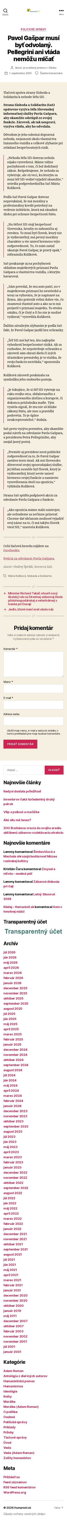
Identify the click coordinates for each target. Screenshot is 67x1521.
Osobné (9, 1417)
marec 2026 (12, 973)
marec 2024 (12, 1095)
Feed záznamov (15, 1482)
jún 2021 (9, 1264)
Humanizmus (13, 1386)
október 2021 (13, 1244)
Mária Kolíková (17, 576)
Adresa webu (11, 714)
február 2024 (13, 1101)
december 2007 (15, 1321)
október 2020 (13, 1305)
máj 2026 (10, 962)
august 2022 (12, 1193)
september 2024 (15, 1065)
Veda (7, 1447)
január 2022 (12, 1229)
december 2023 (15, 1111)
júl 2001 (9, 1346)
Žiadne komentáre (51, 73)
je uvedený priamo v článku (39, 67)
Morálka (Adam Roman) (21, 1407)
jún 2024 (9, 1080)
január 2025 (12, 1044)
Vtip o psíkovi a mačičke (21, 812)
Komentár (10, 649)
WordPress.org (14, 1492)
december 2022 (15, 1172)
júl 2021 (9, 1259)
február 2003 (13, 1331)
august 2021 (12, 1254)
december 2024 (15, 1049)
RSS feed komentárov (19, 1487)
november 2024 (15, 1055)
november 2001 (15, 1341)
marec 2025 (12, 1034)
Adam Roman (13, 1371)
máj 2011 (10, 1316)
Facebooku (11, 550)
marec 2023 (12, 1157)
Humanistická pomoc (19, 1381)
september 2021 (15, 1249)
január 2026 (12, 983)
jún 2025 (9, 1019)
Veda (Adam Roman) (18, 1453)
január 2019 (12, 1311)
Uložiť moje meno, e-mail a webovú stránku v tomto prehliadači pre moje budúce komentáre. (33, 732)
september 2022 (15, 1188)
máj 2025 (10, 1024)
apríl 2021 (10, 1275)
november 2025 (15, 993)
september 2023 (15, 1126)
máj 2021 (10, 1270)
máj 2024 (10, 1085)
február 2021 (13, 1285)
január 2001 (12, 1352)
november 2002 (15, 1336)
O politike (10, 1412)
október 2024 (13, 1060)
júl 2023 (9, 1136)
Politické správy (33, 29)
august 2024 (12, 1070)
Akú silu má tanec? (17, 820)
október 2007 (13, 1326)
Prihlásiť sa (11, 1477)
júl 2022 (9, 1198)
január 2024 (12, 1106)
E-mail (8, 698)
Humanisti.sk (22, 1507)
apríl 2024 (11, 1090)
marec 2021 (12, 1280)
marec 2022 (12, 1218)
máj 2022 (10, 1208)
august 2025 (12, 1008)
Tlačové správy (15, 1437)
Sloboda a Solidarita (39, 576)
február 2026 (13, 978)
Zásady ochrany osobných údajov (24, 1514)
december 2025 (15, 988)
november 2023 (15, 1116)
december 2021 (15, 1234)
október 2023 (13, 1121)
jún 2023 (9, 1142)
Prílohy (8, 1432)
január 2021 (12, 1290)
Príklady (9, 1427)
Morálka (9, 1401)
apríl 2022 (11, 1213)
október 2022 (13, 1183)
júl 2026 (9, 952)
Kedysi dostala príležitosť (22, 791)
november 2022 (15, 1177)
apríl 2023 (11, 1152)
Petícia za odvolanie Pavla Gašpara (28, 559)
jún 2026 (9, 957)
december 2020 (15, 1295)
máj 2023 (10, 1147)
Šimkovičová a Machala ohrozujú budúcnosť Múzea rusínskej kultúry (30, 856)
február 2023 (13, 1162)
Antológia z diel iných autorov (25, 1376)
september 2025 (15, 1003)
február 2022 (13, 1224)
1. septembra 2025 (20, 73)
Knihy (7, 1396)
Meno (8, 682)
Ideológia (10, 1391)
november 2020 (15, 1300)
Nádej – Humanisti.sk (18, 907)
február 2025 (13, 1039)
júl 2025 (9, 1014)
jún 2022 (9, 1203)
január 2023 (12, 1167)
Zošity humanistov (17, 1458)
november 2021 (15, 1239)
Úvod (7, 1442)
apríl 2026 (11, 967)
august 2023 (12, 1131)
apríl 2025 (11, 1029)
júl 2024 (9, 1075)
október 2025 (13, 998)
